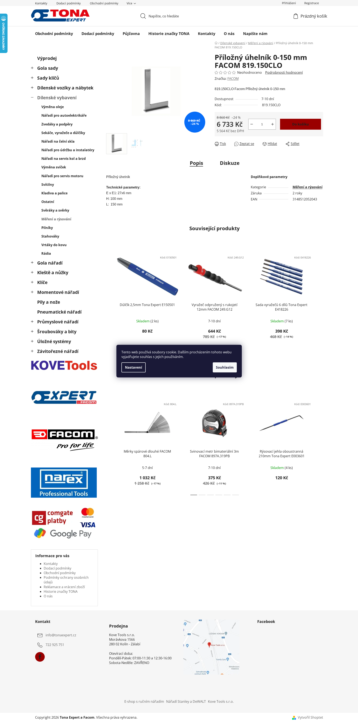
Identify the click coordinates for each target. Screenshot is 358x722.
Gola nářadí (49, 263)
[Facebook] (40, 657)
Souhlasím (225, 367)
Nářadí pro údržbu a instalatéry (67, 150)
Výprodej (47, 58)
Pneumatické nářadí (59, 312)
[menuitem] (54, 33)
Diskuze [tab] (230, 162)
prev (109, 299)
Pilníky (47, 227)
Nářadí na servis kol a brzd (63, 158)
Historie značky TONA (61, 591)
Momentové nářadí (58, 292)
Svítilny (47, 184)
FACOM (233, 78)
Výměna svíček (53, 167)
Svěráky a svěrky (55, 210)
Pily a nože (48, 302)
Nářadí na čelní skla (58, 141)
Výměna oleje (52, 107)
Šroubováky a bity (56, 332)
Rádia (46, 253)
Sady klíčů (48, 78)
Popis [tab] (196, 162)
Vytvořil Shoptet (310, 717)
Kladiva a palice (54, 193)
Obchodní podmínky (104, 3)
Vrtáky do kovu (54, 245)
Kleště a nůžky (52, 272)
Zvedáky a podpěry (57, 124)
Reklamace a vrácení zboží (64, 587)
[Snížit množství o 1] (251, 124)
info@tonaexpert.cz (61, 635)
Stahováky (50, 236)
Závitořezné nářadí (57, 351)
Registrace (311, 3)
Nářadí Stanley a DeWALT (186, 701)
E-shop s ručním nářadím (144, 701)
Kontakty (41, 3)
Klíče (42, 282)
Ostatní (47, 201)
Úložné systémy (54, 341)
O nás (48, 596)
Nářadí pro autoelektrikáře (64, 115)
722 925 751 (55, 644)
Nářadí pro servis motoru (62, 176)
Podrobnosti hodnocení (284, 72)
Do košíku (300, 124)
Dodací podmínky (68, 3)
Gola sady (47, 68)
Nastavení (133, 367)
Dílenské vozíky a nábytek (65, 88)
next (319, 299)
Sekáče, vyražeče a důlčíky (63, 132)
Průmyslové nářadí (57, 322)
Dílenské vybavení (56, 98)
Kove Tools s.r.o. (221, 701)
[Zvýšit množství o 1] (272, 124)
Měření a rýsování (56, 219)
